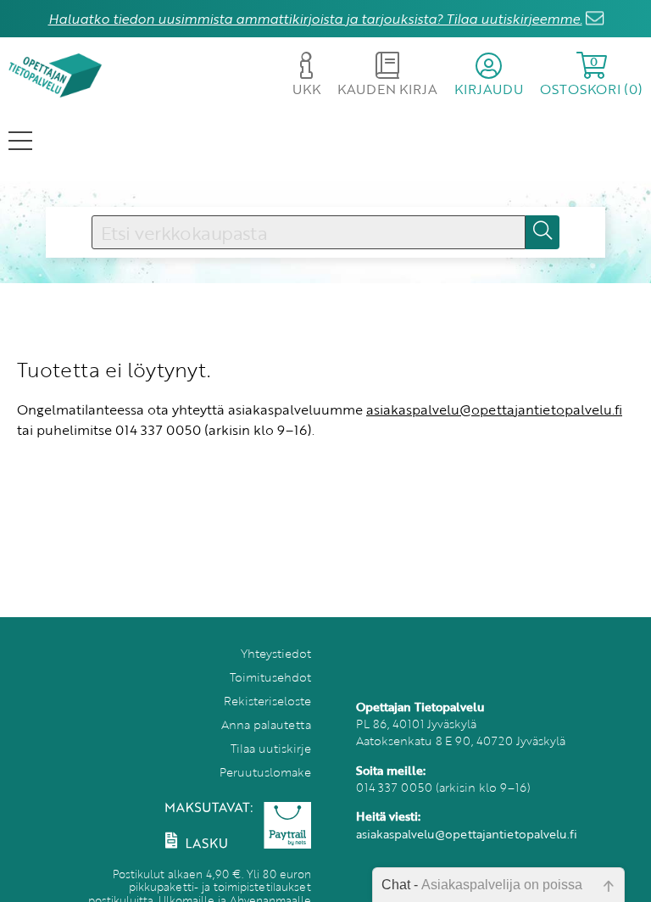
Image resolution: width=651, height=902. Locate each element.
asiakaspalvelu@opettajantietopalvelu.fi (494, 409)
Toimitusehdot (270, 677)
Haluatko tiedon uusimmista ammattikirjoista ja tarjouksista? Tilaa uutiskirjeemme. (315, 18)
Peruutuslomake (265, 772)
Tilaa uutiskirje (271, 748)
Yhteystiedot (276, 653)
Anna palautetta (266, 724)
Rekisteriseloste (267, 701)
